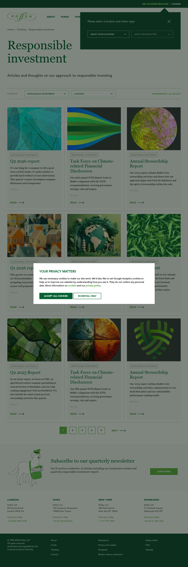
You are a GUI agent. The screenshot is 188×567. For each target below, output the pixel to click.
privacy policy (93, 285)
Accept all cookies (56, 296)
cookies (72, 285)
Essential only (87, 296)
